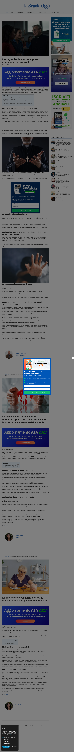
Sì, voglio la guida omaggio (37, 392)
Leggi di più (11, 734)
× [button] (17, 726)
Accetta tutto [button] (6, 746)
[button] (9, 749)
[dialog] (9, 738)
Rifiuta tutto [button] (14, 746)
